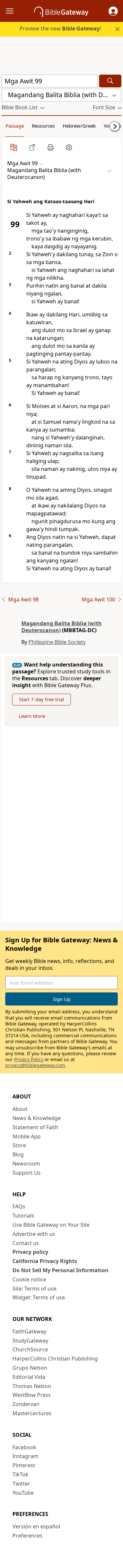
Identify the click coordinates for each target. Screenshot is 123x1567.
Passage (15, 125)
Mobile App (26, 1136)
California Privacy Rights (44, 1261)
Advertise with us (33, 1234)
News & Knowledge (36, 1118)
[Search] (110, 81)
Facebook (24, 1447)
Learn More (32, 716)
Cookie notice (29, 1279)
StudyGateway (30, 1340)
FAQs (18, 1206)
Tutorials (23, 1215)
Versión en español (36, 1526)
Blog (18, 1154)
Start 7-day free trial (41, 699)
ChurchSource (30, 1349)
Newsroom (26, 1163)
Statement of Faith (35, 1127)
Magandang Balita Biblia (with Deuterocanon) (61, 627)
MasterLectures (31, 1413)
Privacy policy (30, 1251)
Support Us (26, 1172)
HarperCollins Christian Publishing (55, 1358)
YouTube (23, 1492)
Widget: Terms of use (38, 1297)
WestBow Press (31, 1394)
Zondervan (25, 1404)
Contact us (25, 1243)
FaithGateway (29, 1331)
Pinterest (23, 1465)
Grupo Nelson (29, 1367)
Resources (43, 125)
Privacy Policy (28, 1059)
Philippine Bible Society (57, 642)
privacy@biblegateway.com (35, 1065)
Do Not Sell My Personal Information (60, 1270)
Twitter (21, 1483)
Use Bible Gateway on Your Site (51, 1224)
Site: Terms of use (34, 1288)
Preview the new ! (60, 28)
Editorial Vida (28, 1376)
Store (19, 1145)
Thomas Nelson (31, 1386)
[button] (113, 11)
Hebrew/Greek (79, 125)
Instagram (25, 1456)
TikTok (20, 1474)
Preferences (27, 1535)
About (20, 1109)
